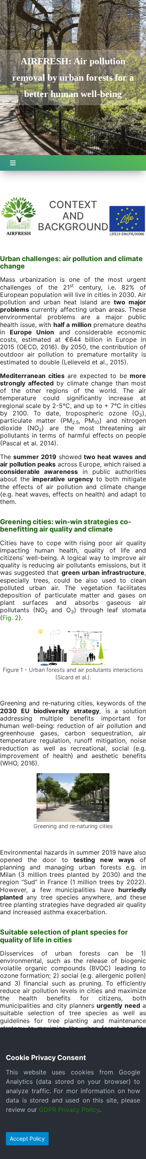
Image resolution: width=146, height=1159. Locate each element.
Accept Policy (27, 1138)
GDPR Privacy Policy (69, 1109)
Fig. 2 (10, 618)
